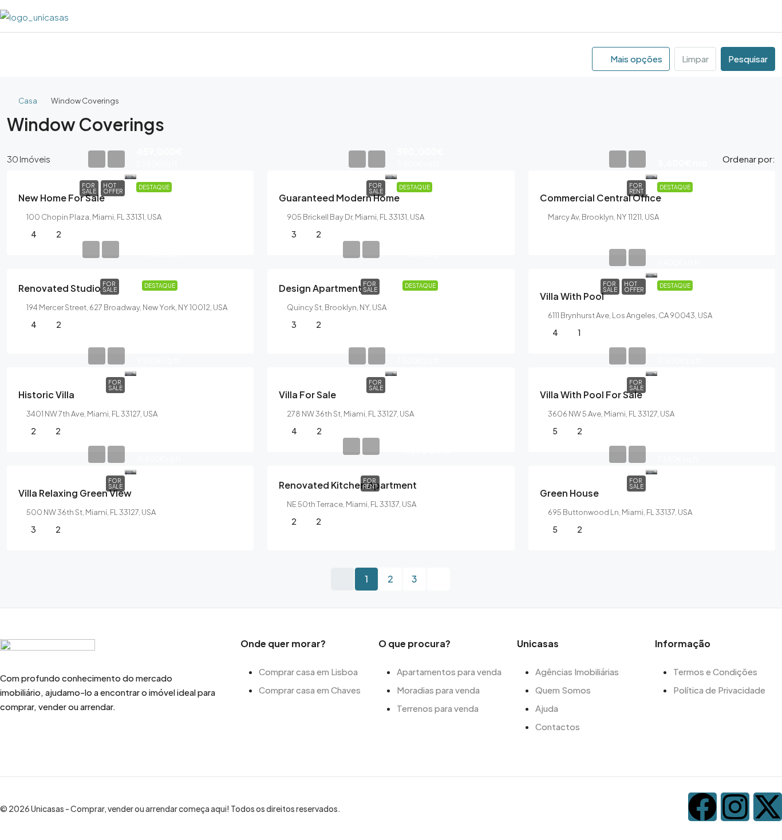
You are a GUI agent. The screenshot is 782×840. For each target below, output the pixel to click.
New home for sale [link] (61, 198)
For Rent (636, 188)
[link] (130, 175)
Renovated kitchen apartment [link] (348, 485)
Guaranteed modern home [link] (339, 198)
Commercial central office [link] (600, 198)
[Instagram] (735, 807)
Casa (27, 100)
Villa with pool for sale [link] (591, 395)
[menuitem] (771, 16)
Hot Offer (113, 188)
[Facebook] (702, 807)
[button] (755, 120)
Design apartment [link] (320, 288)
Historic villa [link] (46, 395)
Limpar (695, 58)
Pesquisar (748, 58)
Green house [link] (569, 493)
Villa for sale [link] (307, 395)
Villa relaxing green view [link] (75, 493)
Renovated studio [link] (59, 288)
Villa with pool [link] (572, 296)
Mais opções (635, 58)
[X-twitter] (767, 807)
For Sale (89, 188)
